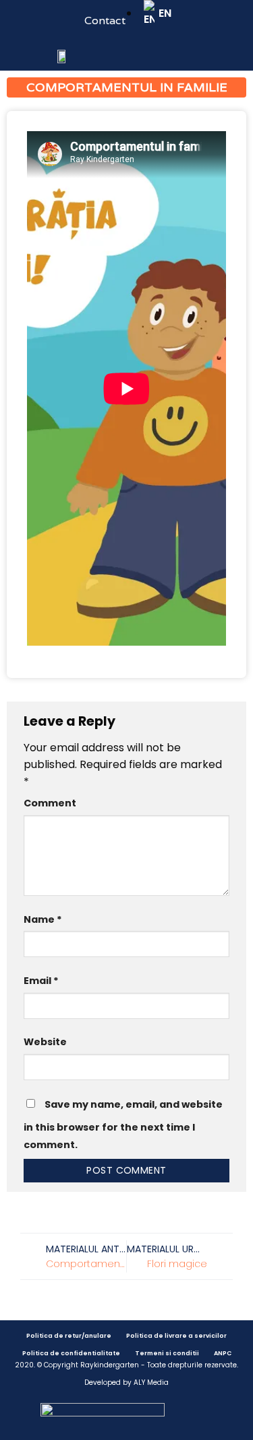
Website (45, 1042)
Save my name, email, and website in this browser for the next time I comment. (123, 1124)
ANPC (222, 1353)
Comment (50, 803)
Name (43, 919)
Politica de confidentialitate (71, 1353)
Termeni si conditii (167, 1353)
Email (41, 980)
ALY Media (151, 1382)
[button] (20, 51)
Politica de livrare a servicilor (176, 1336)
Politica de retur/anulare (68, 1336)
